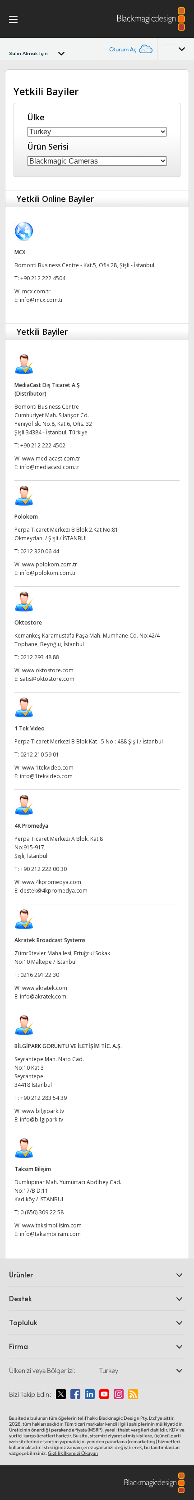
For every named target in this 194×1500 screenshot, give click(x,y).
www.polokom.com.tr (49, 564)
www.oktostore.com (48, 670)
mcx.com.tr (36, 291)
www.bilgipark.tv (43, 1111)
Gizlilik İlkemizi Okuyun (73, 1453)
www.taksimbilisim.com (52, 1225)
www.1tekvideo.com (48, 767)
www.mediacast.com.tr (51, 458)
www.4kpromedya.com (51, 882)
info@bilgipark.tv (41, 1119)
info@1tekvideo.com (46, 776)
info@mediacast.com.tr (49, 467)
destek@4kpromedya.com (54, 890)
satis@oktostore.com (47, 679)
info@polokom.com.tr (48, 573)
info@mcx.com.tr (41, 300)
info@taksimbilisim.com (50, 1234)
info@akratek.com (43, 996)
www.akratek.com (44, 988)
